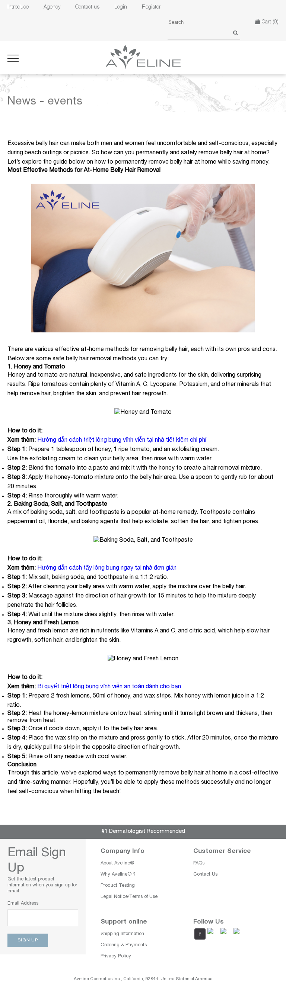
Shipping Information (122, 934)
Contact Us (205, 874)
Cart (269, 22)
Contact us (87, 7)
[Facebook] (198, 933)
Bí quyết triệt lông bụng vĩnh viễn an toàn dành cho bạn (109, 687)
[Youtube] (211, 933)
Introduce (18, 7)
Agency (52, 7)
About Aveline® (117, 863)
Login (120, 7)
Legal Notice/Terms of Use (129, 897)
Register (151, 7)
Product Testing (118, 885)
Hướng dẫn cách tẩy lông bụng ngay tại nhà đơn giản (107, 568)
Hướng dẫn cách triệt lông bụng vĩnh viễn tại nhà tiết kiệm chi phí (121, 441)
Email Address (22, 903)
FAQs (198, 863)
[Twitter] (225, 933)
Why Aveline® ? (118, 874)
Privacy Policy (116, 956)
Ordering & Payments (124, 945)
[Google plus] (238, 933)
